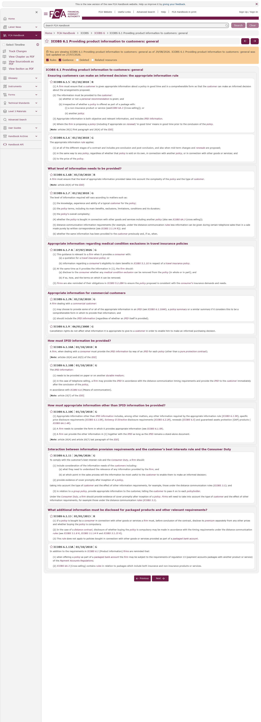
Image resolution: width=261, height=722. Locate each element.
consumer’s (187, 283)
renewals (200, 148)
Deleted (84, 60)
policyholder (193, 491)
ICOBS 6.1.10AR (157, 309)
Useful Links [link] (124, 12)
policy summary (178, 309)
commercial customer (84, 304)
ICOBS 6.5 (188, 419)
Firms (60, 283)
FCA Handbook (66, 33)
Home (48, 33)
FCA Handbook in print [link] (184, 12)
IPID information (153, 119)
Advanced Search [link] (146, 12)
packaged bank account (185, 539)
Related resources (106, 60)
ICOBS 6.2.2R (162, 419)
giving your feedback (174, 4)
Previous (144, 578)
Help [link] (163, 12)
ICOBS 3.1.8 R (72, 533)
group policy (80, 491)
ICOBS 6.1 (93, 551)
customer (90, 86)
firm (61, 86)
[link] (65, 13)
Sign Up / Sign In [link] (248, 12)
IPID (139, 309)
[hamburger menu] (46, 14)
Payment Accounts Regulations (76, 561)
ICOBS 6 (99, 33)
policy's (65, 214)
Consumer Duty (119, 460)
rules (167, 225)
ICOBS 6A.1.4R (61, 423)
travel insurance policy (93, 258)
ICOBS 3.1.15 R (112, 533)
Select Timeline (15, 44)
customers (120, 466)
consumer (119, 254)
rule (83, 142)
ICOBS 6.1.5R (230, 416)
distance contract (83, 530)
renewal (131, 124)
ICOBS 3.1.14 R (109, 228)
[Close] (256, 4)
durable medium (115, 375)
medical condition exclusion (119, 272)
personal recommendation (95, 99)
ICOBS (85, 33)
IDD (110, 130)
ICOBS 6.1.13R (94, 419)
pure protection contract (193, 351)
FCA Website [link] (105, 12)
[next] (255, 41)
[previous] (245, 41)
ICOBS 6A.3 (116, 108)
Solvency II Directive (116, 420)
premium (210, 521)
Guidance (68, 60)
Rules (53, 60)
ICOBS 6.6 (76, 389)
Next (158, 578)
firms (126, 551)
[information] (38, 44)
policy (93, 104)
